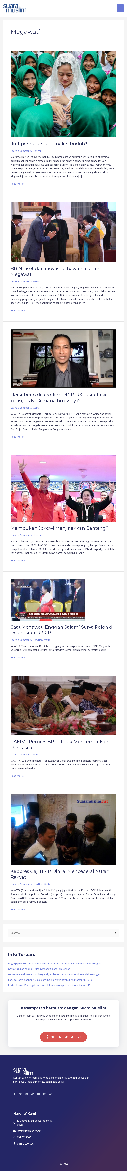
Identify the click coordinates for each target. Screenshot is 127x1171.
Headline (37, 639)
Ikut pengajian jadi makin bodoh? (49, 143)
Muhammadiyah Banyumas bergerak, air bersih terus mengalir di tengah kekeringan (54, 974)
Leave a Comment (21, 150)
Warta (36, 281)
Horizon (37, 150)
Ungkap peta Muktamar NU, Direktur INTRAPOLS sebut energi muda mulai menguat (55, 963)
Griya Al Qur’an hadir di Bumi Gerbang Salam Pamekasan (39, 968)
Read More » (18, 183)
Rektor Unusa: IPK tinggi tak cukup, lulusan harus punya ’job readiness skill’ (49, 985)
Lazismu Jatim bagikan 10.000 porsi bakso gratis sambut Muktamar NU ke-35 (50, 979)
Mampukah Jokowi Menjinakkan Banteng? (59, 528)
